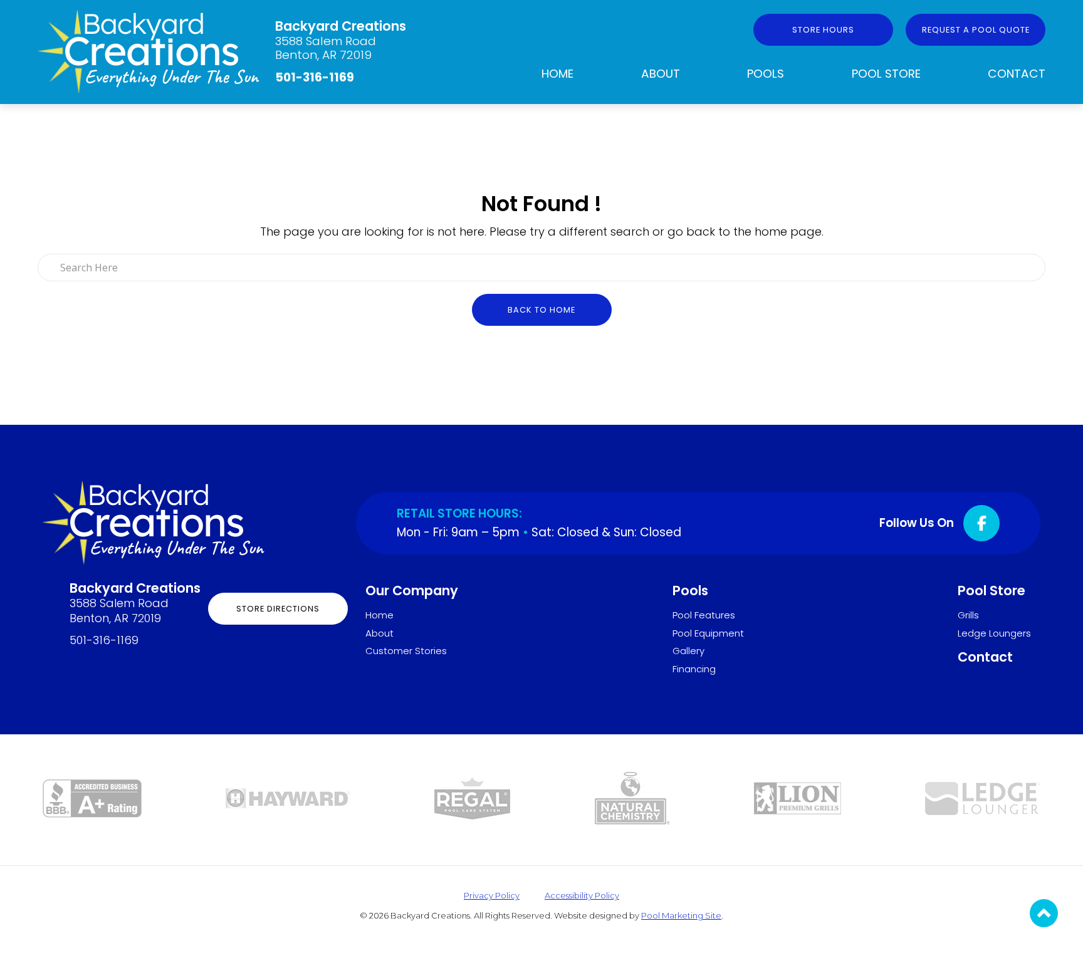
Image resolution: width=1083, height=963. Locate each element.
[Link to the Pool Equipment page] (288, 797)
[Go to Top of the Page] (1044, 913)
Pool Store (886, 73)
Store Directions (278, 609)
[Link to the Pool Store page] (472, 797)
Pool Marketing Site (681, 915)
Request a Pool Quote (976, 30)
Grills (968, 615)
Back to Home (541, 310)
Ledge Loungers (994, 633)
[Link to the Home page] (148, 50)
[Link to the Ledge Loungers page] (982, 797)
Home (557, 73)
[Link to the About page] (92, 797)
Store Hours (823, 30)
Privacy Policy (492, 895)
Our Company (411, 590)
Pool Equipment (708, 633)
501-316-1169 (314, 77)
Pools (765, 73)
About (660, 73)
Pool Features (703, 615)
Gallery (688, 650)
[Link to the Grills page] (797, 797)
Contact (1016, 73)
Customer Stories (406, 650)
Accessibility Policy (582, 895)
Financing (694, 668)
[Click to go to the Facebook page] (981, 523)
